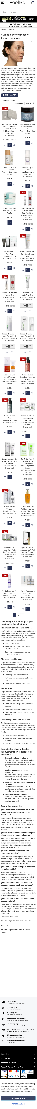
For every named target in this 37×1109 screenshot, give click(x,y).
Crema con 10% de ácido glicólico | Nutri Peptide (9, 461)
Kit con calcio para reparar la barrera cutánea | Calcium (9, 126)
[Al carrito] (10, 145)
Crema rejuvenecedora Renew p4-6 (27, 335)
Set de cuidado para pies (9, 253)
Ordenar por (19, 104)
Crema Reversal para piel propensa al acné (27, 377)
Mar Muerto (14, 26)
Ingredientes (27, 26)
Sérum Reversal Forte (9, 417)
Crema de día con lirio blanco (10, 168)
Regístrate (6, 17)
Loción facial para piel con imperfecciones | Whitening (27, 509)
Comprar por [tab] (10, 95)
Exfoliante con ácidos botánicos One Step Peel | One (27, 210)
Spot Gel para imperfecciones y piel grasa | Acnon (27, 549)
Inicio (3, 29)
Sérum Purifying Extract (27, 168)
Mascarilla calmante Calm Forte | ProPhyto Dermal (9, 549)
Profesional (16, 24)
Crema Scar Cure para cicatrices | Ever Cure (27, 418)
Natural (28, 24)
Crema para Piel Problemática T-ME (10, 209)
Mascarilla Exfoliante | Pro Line (9, 376)
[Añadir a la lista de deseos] (5, 145)
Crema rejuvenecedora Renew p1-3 (9, 335)
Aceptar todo (18, 1098)
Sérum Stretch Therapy (9, 508)
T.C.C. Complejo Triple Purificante (9, 592)
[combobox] (18, 12)
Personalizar (18, 1104)
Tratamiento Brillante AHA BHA (27, 294)
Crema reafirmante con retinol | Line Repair (27, 254)
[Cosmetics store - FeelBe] (17, 3)
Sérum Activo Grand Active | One (9, 294)
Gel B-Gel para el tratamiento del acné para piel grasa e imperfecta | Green (27, 463)
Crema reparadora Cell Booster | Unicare (27, 593)
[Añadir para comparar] (14, 145)
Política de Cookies (25, 1091)
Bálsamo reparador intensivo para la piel (27, 126)
